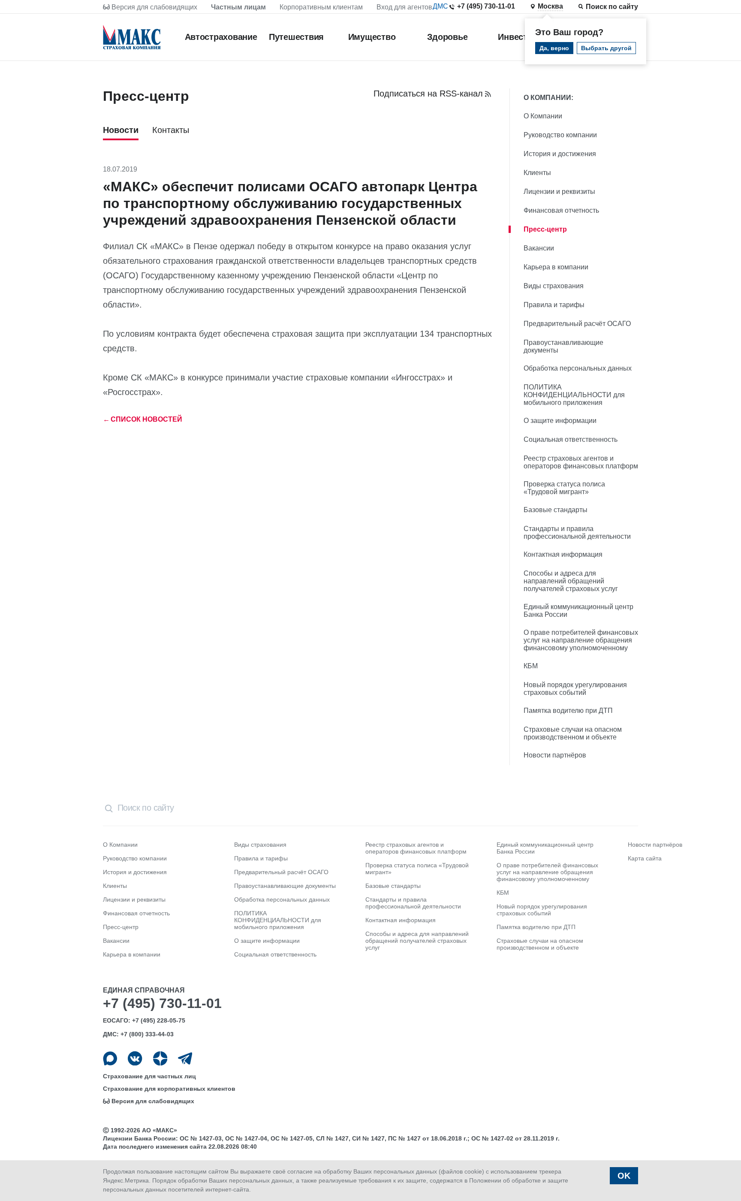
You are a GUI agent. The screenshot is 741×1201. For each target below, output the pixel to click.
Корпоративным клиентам (321, 7)
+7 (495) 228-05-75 (158, 1020)
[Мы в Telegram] (185, 1058)
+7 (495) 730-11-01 (486, 6)
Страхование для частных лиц (149, 1076)
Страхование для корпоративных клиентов (169, 1088)
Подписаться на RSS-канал (428, 93)
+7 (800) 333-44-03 (147, 1034)
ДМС (440, 6)
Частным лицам (238, 7)
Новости (121, 130)
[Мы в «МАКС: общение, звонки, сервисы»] (110, 1058)
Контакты (170, 130)
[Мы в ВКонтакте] (135, 1058)
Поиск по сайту (612, 6)
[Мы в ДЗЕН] (160, 1058)
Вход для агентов (404, 7)
